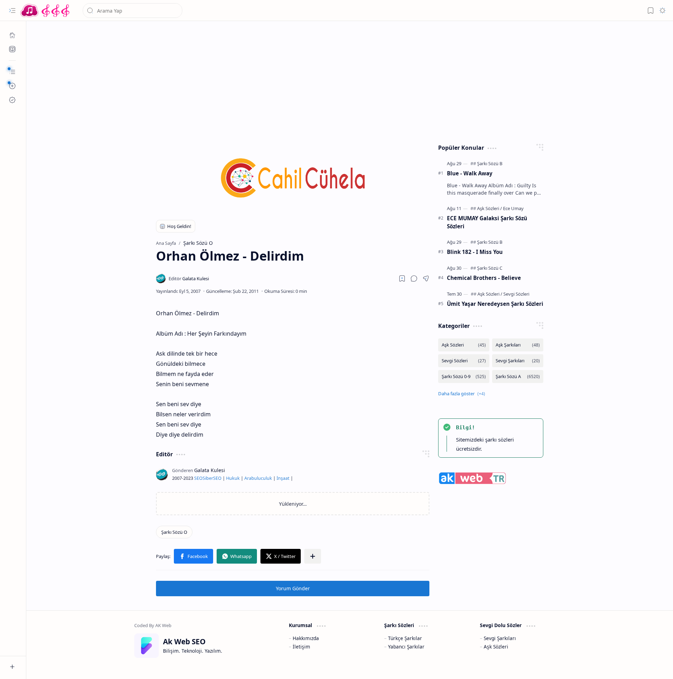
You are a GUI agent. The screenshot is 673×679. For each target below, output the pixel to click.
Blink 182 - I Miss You (475, 251)
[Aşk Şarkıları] (517, 344)
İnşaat (283, 478)
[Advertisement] (344, 81)
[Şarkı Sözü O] (174, 532)
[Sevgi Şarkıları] (517, 360)
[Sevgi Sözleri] (516, 294)
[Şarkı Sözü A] (517, 376)
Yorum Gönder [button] (293, 588)
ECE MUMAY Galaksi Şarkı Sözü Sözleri (487, 222)
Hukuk (233, 478)
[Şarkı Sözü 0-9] (463, 376)
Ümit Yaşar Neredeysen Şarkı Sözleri (495, 303)
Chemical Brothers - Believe (484, 277)
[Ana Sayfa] (12, 35)
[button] (12, 10)
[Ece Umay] (513, 208)
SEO (198, 478)
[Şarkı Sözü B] (489, 163)
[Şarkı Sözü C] (489, 268)
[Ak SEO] (12, 49)
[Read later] (402, 278)
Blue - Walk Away (469, 173)
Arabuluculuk (258, 478)
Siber (208, 478)
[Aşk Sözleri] (489, 208)
